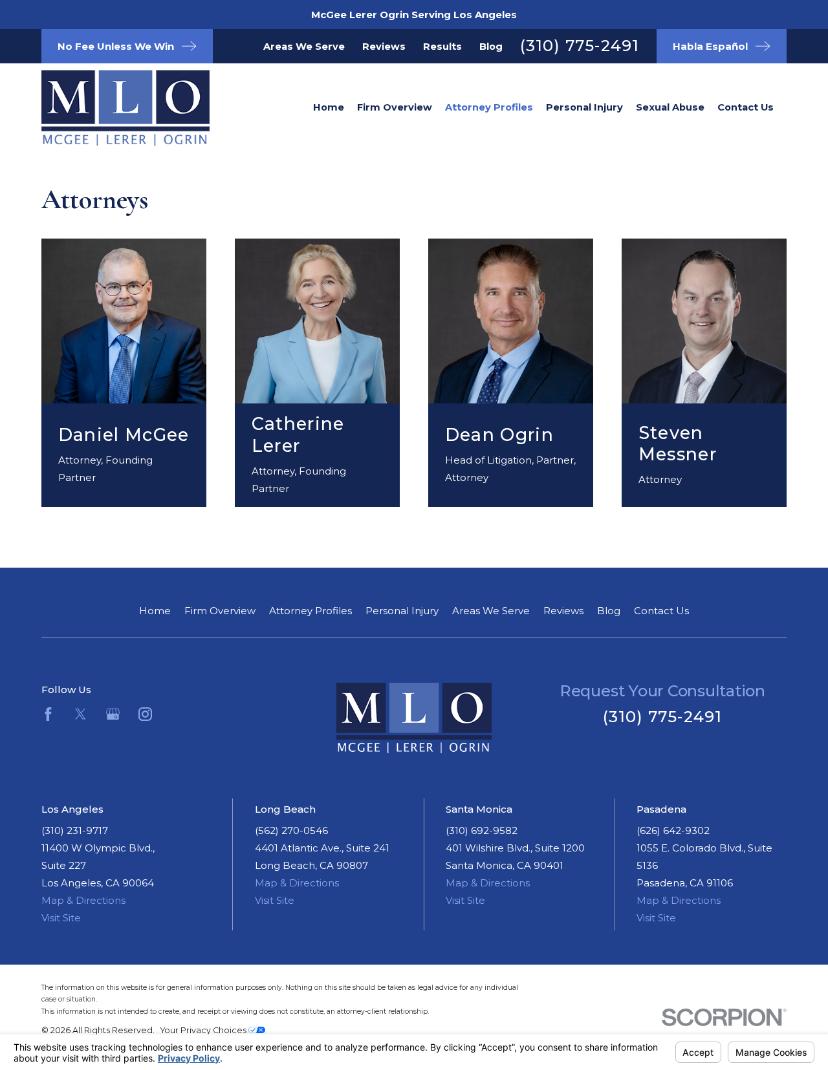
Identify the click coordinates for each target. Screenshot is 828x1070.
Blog (491, 46)
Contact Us (661, 611)
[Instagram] (145, 714)
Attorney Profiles (310, 611)
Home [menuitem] (328, 107)
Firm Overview (220, 611)
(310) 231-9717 (74, 830)
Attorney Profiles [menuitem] (489, 107)
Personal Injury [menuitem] (584, 107)
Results (442, 46)
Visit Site (61, 918)
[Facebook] (48, 714)
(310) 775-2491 (580, 45)
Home (155, 611)
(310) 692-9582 (482, 830)
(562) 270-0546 (291, 830)
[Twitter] (80, 714)
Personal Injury (402, 611)
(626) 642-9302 (673, 830)
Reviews (384, 46)
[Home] (106, 108)
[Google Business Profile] (113, 714)
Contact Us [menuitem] (745, 107)
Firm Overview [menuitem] (394, 107)
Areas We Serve (304, 46)
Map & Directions (83, 900)
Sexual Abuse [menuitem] (670, 107)
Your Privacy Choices (204, 1030)
